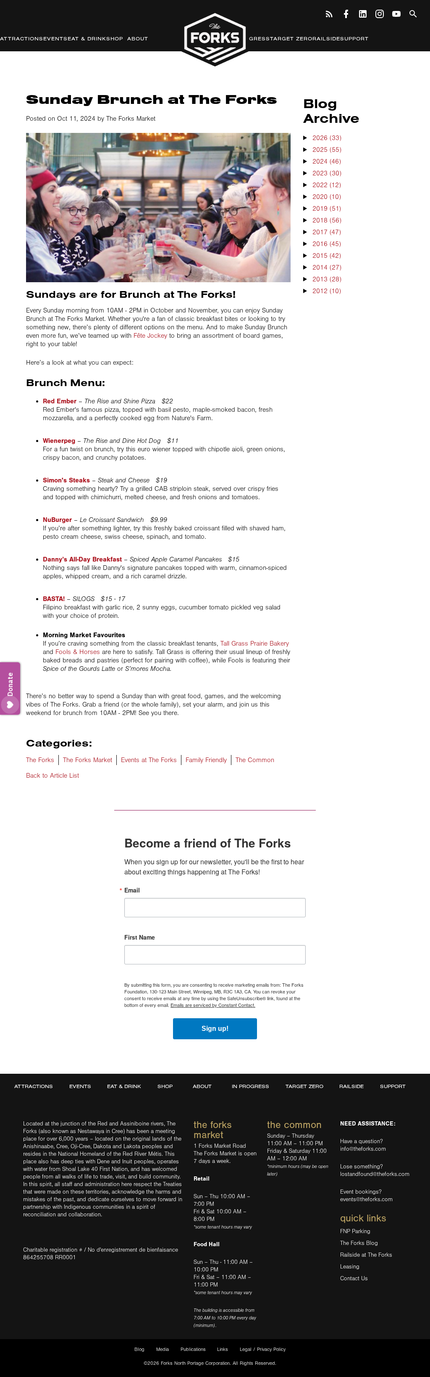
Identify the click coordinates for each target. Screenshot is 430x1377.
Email (132, 890)
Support (354, 38)
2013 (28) (326, 279)
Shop (114, 38)
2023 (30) (326, 173)
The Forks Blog (359, 1243)
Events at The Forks (149, 760)
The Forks (215, 39)
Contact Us (354, 1278)
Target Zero (291, 38)
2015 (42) (326, 256)
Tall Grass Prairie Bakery (254, 643)
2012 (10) (326, 291)
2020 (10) (326, 197)
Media (162, 1349)
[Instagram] (379, 13)
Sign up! (215, 1028)
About (137, 38)
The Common (255, 760)
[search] (413, 13)
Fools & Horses (77, 652)
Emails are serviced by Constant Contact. (212, 1004)
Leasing (349, 1266)
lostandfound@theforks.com (374, 1174)
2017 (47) (326, 232)
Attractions (21, 38)
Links (222, 1349)
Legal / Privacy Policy (263, 1349)
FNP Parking (355, 1231)
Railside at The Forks (366, 1255)
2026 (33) (326, 138)
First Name (139, 937)
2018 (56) (326, 220)
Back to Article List (52, 775)
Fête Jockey (150, 335)
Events (55, 38)
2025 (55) (326, 150)
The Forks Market (87, 760)
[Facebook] (346, 13)
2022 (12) (326, 185)
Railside (326, 38)
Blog (139, 1349)
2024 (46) (326, 161)
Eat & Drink (87, 38)
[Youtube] (396, 13)
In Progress (249, 38)
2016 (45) (326, 244)
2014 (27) (326, 267)
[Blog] (329, 13)
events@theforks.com (366, 1199)
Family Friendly (206, 760)
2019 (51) (326, 208)
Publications (193, 1349)
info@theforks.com (363, 1149)
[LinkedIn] (363, 13)
